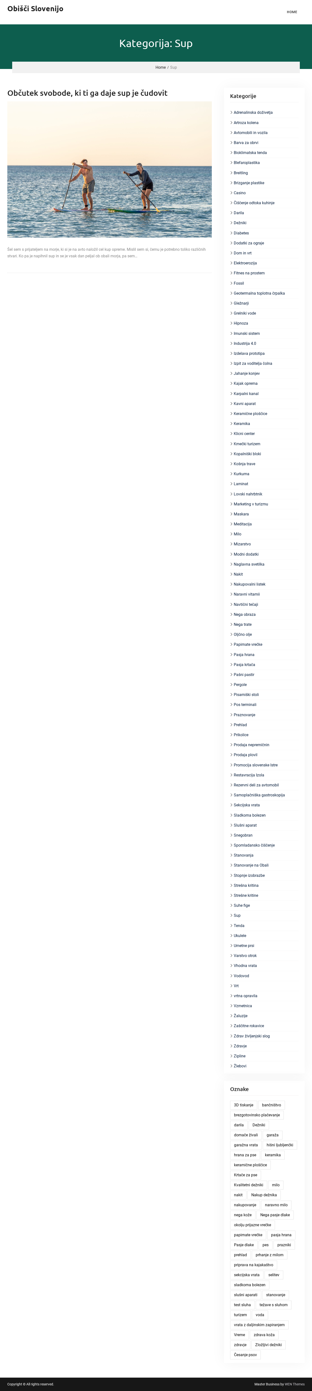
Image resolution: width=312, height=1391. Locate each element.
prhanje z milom (269, 1255)
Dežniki (240, 223)
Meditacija (243, 524)
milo (276, 1185)
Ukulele (240, 935)
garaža (273, 1135)
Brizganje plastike (249, 183)
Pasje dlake (244, 1245)
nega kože (243, 1215)
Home (292, 12)
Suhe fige (242, 905)
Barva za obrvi (246, 142)
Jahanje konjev (247, 373)
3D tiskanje (243, 1105)
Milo (237, 534)
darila (239, 1125)
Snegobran (243, 835)
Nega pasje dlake (275, 1215)
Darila (239, 213)
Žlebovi (240, 1066)
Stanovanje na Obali (251, 865)
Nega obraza (245, 614)
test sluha (242, 1305)
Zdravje (240, 1046)
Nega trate (243, 624)
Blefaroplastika (247, 162)
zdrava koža (264, 1335)
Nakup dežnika (264, 1195)
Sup (237, 915)
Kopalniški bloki (247, 454)
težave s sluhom (274, 1305)
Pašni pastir (244, 674)
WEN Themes (295, 1384)
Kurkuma (241, 474)
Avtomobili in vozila (251, 132)
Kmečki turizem (247, 444)
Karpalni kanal (246, 393)
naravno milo (276, 1205)
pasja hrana (281, 1235)
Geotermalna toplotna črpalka (259, 293)
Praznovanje (244, 715)
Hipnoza (241, 323)
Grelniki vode (245, 313)
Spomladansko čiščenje (254, 845)
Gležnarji (241, 303)
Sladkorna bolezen (250, 815)
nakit (238, 1195)
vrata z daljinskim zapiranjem (259, 1325)
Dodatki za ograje (249, 243)
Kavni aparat (245, 403)
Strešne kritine (246, 895)
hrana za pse (245, 1155)
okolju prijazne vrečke (252, 1225)
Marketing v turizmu (251, 504)
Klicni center (244, 433)
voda (260, 1315)
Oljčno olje (243, 634)
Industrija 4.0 (245, 343)
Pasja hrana (244, 654)
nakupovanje (245, 1205)
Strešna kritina (246, 885)
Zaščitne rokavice (249, 1026)
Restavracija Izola (249, 775)
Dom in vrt (243, 253)
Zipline (239, 1056)
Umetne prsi (244, 945)
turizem (240, 1315)
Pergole (240, 684)
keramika (273, 1155)
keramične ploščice (250, 1165)
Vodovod (241, 976)
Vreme (239, 1335)
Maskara (241, 514)
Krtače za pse (245, 1175)
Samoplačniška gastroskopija (259, 795)
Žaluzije (240, 1016)
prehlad (240, 1255)
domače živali (246, 1135)
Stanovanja (244, 855)
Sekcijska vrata (247, 805)
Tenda (239, 925)
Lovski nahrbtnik (248, 494)
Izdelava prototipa (249, 353)
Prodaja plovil (245, 755)
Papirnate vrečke (248, 644)
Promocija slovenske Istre (256, 765)
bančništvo (271, 1105)
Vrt (236, 986)
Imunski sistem (247, 333)
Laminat (241, 484)
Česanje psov (245, 1354)
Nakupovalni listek (249, 584)
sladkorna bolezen (249, 1285)
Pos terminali (245, 704)
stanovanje (275, 1295)
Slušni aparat (245, 825)
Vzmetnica (243, 1006)
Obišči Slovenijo (35, 8)
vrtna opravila (245, 996)
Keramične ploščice (250, 413)
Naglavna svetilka (249, 564)
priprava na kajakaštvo (253, 1265)
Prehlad (240, 725)
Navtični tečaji (246, 604)
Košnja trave (244, 464)
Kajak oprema (246, 383)
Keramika (242, 423)
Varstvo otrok (245, 955)
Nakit (238, 574)
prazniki (284, 1245)
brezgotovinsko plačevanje (257, 1115)
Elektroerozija (245, 263)
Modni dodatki (246, 554)
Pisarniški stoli (246, 694)
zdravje (240, 1345)
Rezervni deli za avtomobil (256, 785)
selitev (273, 1275)
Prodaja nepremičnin (251, 745)
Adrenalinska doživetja (253, 112)
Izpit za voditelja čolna (253, 363)
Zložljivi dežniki (268, 1345)
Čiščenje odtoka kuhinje (254, 203)
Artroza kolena (246, 122)
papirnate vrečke (248, 1235)
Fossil (239, 283)
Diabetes (241, 233)
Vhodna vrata (245, 965)
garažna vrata (246, 1145)
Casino (240, 193)
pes (266, 1245)
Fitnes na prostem (249, 273)
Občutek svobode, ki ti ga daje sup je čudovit (87, 92)
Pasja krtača (244, 664)
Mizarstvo (242, 544)
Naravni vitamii (247, 594)
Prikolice (241, 735)
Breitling (241, 173)
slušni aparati (245, 1295)
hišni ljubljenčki (280, 1145)
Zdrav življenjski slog (252, 1036)
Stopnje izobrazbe (249, 875)
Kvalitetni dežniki (248, 1185)
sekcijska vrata (247, 1275)
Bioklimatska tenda (250, 152)
